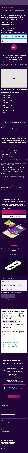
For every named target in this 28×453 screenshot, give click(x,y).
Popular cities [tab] (21, 321)
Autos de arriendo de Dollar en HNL (9, 348)
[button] (2, 7)
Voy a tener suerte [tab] (7, 327)
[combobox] (7, 28)
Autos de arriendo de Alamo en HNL (10, 346)
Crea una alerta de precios (12, 388)
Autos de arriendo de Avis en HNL (9, 337)
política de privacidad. (8, 299)
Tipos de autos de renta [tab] (8, 324)
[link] (14, 212)
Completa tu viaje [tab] (19, 324)
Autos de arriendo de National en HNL (10, 340)
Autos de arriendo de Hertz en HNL (9, 344)
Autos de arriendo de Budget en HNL (10, 342)
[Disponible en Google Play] (4, 443)
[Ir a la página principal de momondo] (8, 7)
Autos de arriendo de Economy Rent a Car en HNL (13, 350)
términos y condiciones (22, 298)
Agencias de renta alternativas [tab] (9, 321)
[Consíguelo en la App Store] (11, 443)
